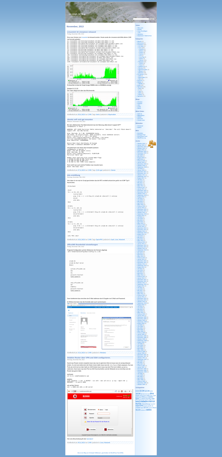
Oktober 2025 (141, 143)
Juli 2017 (140, 179)
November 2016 (142, 192)
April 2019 (140, 159)
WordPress (114, 453)
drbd (148, 395)
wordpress (143, 410)
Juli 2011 (140, 287)
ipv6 (137, 399)
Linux (116, 239)
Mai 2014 (140, 237)
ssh (145, 407)
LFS (140, 55)
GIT (139, 32)
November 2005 (142, 383)
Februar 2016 (141, 206)
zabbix (149, 410)
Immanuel (140, 126)
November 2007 (142, 356)
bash (112, 239)
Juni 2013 (140, 251)
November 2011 (142, 281)
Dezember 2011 (142, 279)
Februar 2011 (141, 295)
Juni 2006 (140, 375)
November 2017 (142, 173)
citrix (146, 393)
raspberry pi (141, 66)
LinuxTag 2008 (149, 399)
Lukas (139, 106)
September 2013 (142, 250)
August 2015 (140, 215)
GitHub (139, 117)
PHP (139, 93)
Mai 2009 (140, 328)
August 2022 (140, 150)
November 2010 (142, 300)
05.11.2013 (81, 442)
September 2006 (142, 372)
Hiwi (139, 79)
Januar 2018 (141, 170)
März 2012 (140, 275)
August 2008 (140, 342)
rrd (152, 406)
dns (152, 393)
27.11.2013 (81, 170)
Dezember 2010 (142, 298)
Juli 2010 (140, 306)
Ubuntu (113, 170)
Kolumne (140, 80)
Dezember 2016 (142, 190)
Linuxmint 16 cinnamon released (81, 32)
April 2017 (140, 184)
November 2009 (142, 318)
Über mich (140, 28)
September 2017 (142, 176)
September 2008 (142, 340)
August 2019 (140, 157)
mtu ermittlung (73, 175)
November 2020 (142, 153)
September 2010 (142, 303)
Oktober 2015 (141, 212)
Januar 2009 (141, 334)
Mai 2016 (140, 201)
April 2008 (140, 348)
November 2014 (142, 229)
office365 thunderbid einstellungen (82, 245)
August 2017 (140, 178)
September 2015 (142, 214)
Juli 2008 (140, 343)
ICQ (143, 397)
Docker (141, 395)
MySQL (139, 404)
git (153, 395)
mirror (98, 114)
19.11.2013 (81, 239)
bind (144, 393)
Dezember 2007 (142, 354)
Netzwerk (122, 239)
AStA (139, 76)
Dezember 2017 (142, 171)
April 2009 (140, 329)
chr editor (141, 46)
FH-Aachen (141, 74)
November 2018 (142, 164)
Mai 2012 (140, 271)
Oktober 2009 (141, 320)
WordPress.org (142, 138)
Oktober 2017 (141, 175)
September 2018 (142, 167)
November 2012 (142, 262)
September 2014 (142, 232)
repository (140, 34)
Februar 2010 (141, 314)
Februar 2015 (141, 225)
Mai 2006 (140, 376)
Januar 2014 (141, 243)
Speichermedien (142, 69)
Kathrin (139, 127)
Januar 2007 (141, 367)
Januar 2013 (141, 259)
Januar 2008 (141, 353)
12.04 (97, 170)
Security (140, 68)
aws (142, 394)
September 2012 (142, 265)
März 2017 (140, 186)
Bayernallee (112, 114)
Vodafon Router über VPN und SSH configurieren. (88, 358)
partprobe (146, 405)
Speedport (90, 439)
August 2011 (140, 286)
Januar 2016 (141, 207)
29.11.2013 (81, 114)
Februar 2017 (141, 187)
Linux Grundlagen (142, 31)
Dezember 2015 (142, 209)
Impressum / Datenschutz (145, 35)
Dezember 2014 (142, 228)
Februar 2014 (141, 242)
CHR (89, 114)
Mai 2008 (140, 347)
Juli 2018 (140, 168)
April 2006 (140, 378)
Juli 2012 (140, 268)
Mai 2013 (140, 253)
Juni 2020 (140, 154)
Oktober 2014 (141, 231)
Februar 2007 (141, 365)
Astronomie (140, 43)
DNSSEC (138, 395)
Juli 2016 (140, 198)
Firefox (151, 395)
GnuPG (140, 29)
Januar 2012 (141, 278)
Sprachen (140, 86)
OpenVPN (99, 239)
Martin (139, 108)
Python (140, 94)
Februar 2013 (141, 257)
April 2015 (140, 221)
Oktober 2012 (141, 264)
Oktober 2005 (141, 384)
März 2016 (140, 204)
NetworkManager (146, 404)
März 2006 (140, 379)
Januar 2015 (141, 226)
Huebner (140, 103)
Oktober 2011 (141, 282)
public (139, 85)
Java (139, 91)
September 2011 (142, 284)
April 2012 (140, 273)
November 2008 (142, 337)
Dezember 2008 (142, 336)
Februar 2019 (141, 160)
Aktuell (139, 41)
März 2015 (140, 223)
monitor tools (141, 120)
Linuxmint (84, 37)
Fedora (141, 52)
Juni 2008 (140, 345)
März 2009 (140, 331)
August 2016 (140, 196)
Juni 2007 (140, 361)
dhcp (148, 393)
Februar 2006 (141, 381)
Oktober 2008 (141, 339)
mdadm (144, 401)
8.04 (137, 391)
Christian (140, 102)
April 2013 (140, 254)
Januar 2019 (141, 162)
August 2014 (140, 234)
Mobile (139, 82)
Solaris (141, 58)
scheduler (138, 407)
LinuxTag (141, 57)
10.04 (141, 391)
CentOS (141, 49)
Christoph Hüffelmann (95, 453)
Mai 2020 (140, 156)
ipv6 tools (140, 118)
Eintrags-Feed (141, 134)
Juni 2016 (140, 200)
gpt (101, 170)
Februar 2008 (141, 351)
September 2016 (142, 195)
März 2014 (140, 240)
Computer (140, 44)
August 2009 (140, 323)
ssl (147, 407)
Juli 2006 (140, 373)
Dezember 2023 (142, 146)
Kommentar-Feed (142, 136)
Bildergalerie (141, 115)
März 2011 (140, 293)
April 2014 (140, 239)
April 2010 (140, 311)
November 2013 (142, 246)
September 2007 (142, 359)
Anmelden (140, 133)
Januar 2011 (141, 297)
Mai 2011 (140, 290)
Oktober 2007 (141, 357)
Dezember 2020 (142, 151)
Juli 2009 (140, 325)
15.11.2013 (81, 352)
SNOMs (140, 83)
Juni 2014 (140, 236)
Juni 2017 (140, 181)
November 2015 (142, 211)
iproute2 (146, 397)
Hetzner (140, 397)
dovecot (145, 395)
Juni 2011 (140, 289)
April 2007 (140, 364)
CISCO (141, 63)
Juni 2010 (140, 307)
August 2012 (140, 267)
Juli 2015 (140, 217)
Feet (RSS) (120, 453)
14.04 (151, 391)
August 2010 (140, 304)
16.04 (138, 394)
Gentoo (141, 54)
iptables (150, 397)
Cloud (140, 65)
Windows (103, 352)
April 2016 (140, 203)
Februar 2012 (141, 276)
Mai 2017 (140, 182)
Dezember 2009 (142, 317)
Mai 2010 (140, 309)
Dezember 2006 (142, 368)
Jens (139, 105)
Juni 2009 (140, 326)
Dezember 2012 (142, 261)
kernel (140, 398)
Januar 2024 (141, 145)
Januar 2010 (141, 315)
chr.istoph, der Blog (77, 14)
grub (137, 397)
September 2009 (142, 322)
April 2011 (140, 292)
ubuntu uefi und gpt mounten (80, 119)
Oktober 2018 (141, 165)
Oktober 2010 (141, 301)
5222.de (140, 114)
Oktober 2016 (141, 193)
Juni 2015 (140, 218)
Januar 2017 (141, 189)
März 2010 (140, 312)
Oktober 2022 (141, 148)
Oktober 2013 (141, 248)
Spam (142, 407)
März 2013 (140, 256)
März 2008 (140, 350)
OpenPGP (153, 404)
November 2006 (142, 370)
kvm (143, 399)
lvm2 (138, 401)
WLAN (138, 410)
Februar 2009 (141, 332)
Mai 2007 (140, 362)
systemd (150, 407)
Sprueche (140, 96)
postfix (149, 406)
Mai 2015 (140, 220)
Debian (141, 51)
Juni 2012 (140, 270)
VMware (140, 71)
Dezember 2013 (142, 245)
